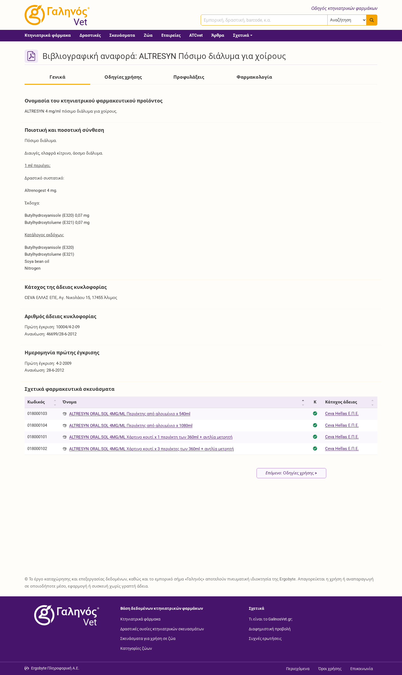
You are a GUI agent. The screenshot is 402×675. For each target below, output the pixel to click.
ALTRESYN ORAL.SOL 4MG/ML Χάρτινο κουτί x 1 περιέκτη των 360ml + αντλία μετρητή (150, 437)
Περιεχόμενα (298, 669)
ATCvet (196, 35)
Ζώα (148, 35)
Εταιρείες (170, 35)
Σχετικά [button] (241, 35)
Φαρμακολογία (254, 77)
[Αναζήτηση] (371, 20)
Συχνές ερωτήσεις (265, 638)
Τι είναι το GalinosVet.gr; (270, 619)
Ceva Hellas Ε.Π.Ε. (342, 413)
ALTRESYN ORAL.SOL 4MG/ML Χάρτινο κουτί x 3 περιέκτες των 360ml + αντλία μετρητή (151, 448)
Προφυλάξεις (188, 77)
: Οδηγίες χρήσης (291, 473)
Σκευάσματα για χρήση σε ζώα (148, 638)
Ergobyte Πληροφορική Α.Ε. (55, 668)
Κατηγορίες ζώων (136, 648)
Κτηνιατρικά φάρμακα (48, 35)
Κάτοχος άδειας (341, 402)
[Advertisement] (189, 530)
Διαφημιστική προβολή (270, 628)
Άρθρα (217, 35)
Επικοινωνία (361, 669)
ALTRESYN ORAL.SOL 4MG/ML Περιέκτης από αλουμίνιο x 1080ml (131, 425)
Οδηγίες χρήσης (123, 77)
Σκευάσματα (122, 35)
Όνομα (70, 402)
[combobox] (264, 20)
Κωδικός (36, 402)
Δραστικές (90, 35)
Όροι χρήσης (330, 669)
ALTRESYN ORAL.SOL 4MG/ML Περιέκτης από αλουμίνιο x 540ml (129, 413)
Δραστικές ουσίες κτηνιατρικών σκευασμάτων (162, 628)
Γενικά (57, 77)
